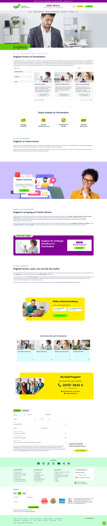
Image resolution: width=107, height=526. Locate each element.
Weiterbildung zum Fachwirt (61, 476)
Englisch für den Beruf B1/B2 (82, 84)
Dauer (16, 81)
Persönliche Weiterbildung (20, 481)
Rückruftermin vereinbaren (83, 477)
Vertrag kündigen (16, 520)
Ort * (49, 419)
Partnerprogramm (25, 520)
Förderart (17, 76)
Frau (15, 493)
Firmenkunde (25, 410)
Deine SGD (63, 12)
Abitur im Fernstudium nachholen (62, 472)
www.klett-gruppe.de (80, 503)
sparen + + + (53, 1)
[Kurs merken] (34, 81)
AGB (35, 520)
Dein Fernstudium (39, 12)
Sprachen (40, 53)
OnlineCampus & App (39, 475)
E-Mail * (15, 428)
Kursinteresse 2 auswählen (18, 435)
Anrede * (14, 413)
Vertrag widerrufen (58, 518)
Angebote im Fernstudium (20, 473)
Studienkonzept (38, 472)
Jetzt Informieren (60, 315)
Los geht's (24, 190)
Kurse (30, 12)
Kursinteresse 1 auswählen (18, 431)
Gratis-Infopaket (38, 481)
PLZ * (42, 419)
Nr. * (35, 419)
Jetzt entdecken (43, 95)
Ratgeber (57, 481)
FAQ (31, 520)
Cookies (59, 520)
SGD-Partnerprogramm (81, 483)
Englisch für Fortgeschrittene (62, 84)
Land (14, 422)
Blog (56, 479)
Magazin (15, 518)
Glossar (57, 478)
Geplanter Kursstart (16, 440)
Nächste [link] (91, 100)
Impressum (39, 520)
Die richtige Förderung (40, 479)
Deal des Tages (17, 478)
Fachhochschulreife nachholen (62, 475)
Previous (16, 351)
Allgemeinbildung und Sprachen (28, 53)
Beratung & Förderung (52, 12)
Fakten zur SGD (53, 520)
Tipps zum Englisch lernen (66, 282)
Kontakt (20, 518)
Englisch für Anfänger (40, 84)
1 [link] (86, 100)
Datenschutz (25, 518)
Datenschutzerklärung (25, 450)
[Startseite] (14, 53)
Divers (24, 493)
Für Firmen (72, 12)
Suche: (79, 68)
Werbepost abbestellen (48, 518)
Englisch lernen (58, 473)
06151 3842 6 (81, 472)
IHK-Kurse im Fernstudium (20, 475)
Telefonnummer (44, 428)
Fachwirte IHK (17, 476)
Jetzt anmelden (79, 248)
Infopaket (80, 6)
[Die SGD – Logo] (21, 6)
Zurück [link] (82, 100)
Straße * (15, 419)
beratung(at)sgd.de (71, 393)
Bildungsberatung (39, 478)
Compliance (45, 520)
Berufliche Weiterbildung (19, 479)
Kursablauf (37, 473)
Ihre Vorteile (37, 476)
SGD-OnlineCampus (81, 482)
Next (91, 351)
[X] (53, 464)
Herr (20, 493)
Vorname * (29, 414)
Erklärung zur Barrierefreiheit (36, 518)
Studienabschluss (19, 71)
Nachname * (48, 414)
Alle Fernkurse (17, 472)
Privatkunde (17, 410)
